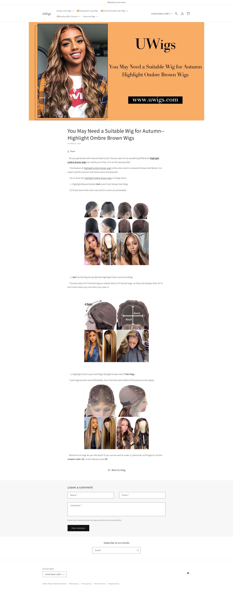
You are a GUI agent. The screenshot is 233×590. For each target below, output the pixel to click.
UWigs (50, 584)
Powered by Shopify (60, 584)
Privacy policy (86, 584)
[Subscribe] (138, 550)
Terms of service (99, 584)
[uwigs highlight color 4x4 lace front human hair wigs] (116, 362)
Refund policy (74, 584)
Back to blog (118, 470)
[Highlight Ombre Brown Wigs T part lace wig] (116, 449)
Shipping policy (113, 584)
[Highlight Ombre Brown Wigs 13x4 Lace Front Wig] (116, 265)
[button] (65, 11)
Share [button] (72, 151)
